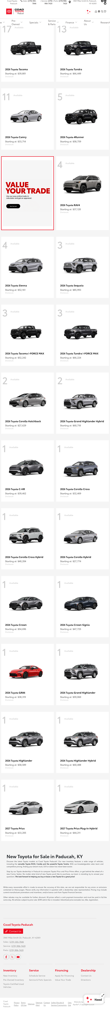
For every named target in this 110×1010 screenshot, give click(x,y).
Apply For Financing (64, 975)
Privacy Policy (16, 1003)
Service (34, 970)
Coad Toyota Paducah (6, 1004)
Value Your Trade (63, 979)
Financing (61, 970)
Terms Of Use (23, 1003)
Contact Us (15, 931)
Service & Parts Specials (40, 979)
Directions (86, 979)
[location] (70, 2)
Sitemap (31, 1004)
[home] (96, 11)
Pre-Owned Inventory (13, 979)
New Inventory (10, 975)
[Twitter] (12, 957)
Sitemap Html (39, 1003)
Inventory (9, 970)
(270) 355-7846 (16, 941)
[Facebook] (6, 957)
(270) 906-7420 (18, 945)
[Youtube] (105, 3)
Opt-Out (70, 1003)
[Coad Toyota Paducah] (28, 11)
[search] (102, 11)
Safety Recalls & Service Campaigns (59, 1003)
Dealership (88, 970)
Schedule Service (37, 975)
